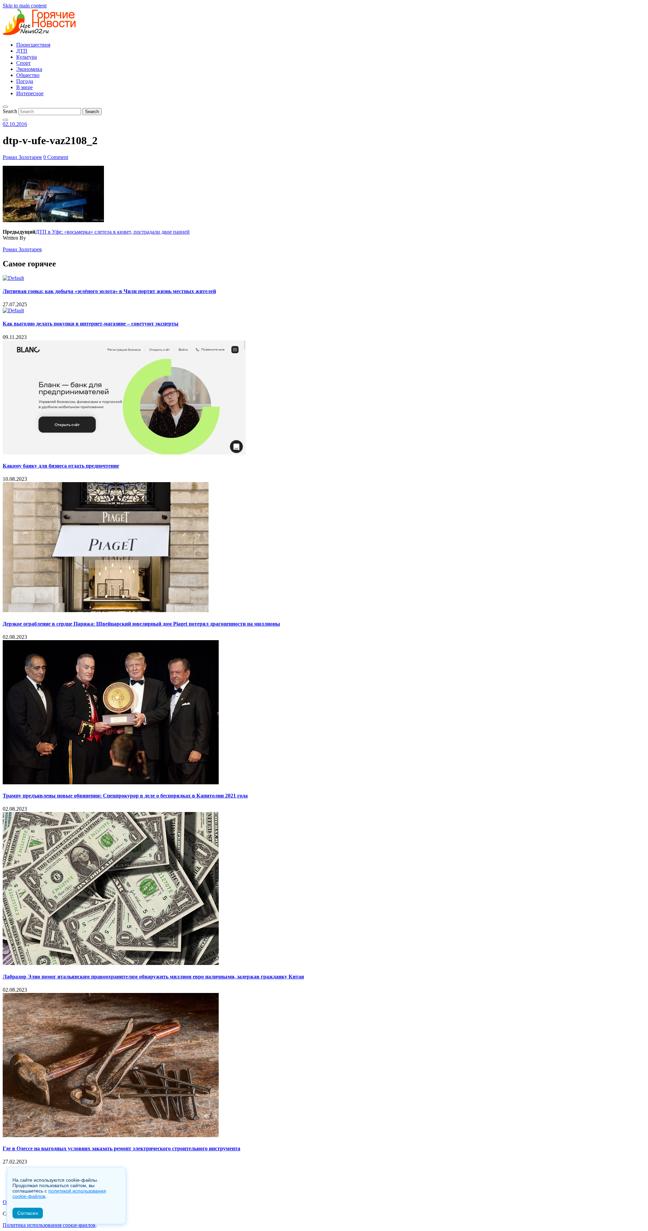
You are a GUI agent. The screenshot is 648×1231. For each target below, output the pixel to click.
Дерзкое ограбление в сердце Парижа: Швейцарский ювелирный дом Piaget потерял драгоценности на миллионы (141, 624)
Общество (27, 75)
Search (10, 111)
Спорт (23, 63)
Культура (26, 57)
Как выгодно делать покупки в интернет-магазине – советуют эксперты (91, 323)
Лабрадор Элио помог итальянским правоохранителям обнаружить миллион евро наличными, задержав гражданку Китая (153, 976)
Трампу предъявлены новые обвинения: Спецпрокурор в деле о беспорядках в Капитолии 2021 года (125, 795)
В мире (24, 87)
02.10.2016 (15, 124)
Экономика (29, 69)
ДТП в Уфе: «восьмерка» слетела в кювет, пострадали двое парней (112, 232)
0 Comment (55, 157)
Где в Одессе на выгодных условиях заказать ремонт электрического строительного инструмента (121, 1148)
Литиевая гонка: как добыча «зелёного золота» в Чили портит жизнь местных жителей (109, 291)
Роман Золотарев (22, 157)
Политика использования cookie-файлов (49, 1225)
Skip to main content (25, 5)
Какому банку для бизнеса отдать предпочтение (61, 466)
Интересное (30, 93)
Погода (24, 81)
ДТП (21, 51)
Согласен (27, 1213)
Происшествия (33, 45)
